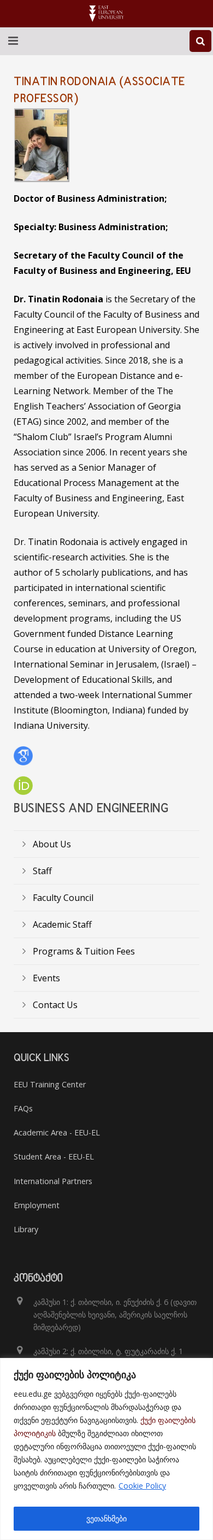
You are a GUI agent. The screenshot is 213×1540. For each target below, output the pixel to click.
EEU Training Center (50, 1084)
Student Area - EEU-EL (54, 1156)
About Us (52, 844)
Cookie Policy (142, 1485)
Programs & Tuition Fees (84, 951)
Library (26, 1229)
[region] (106, 1449)
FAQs (23, 1108)
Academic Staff (62, 924)
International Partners (53, 1181)
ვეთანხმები (106, 1518)
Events (46, 978)
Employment (37, 1205)
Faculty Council (63, 898)
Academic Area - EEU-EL (57, 1132)
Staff (42, 871)
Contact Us (55, 1005)
